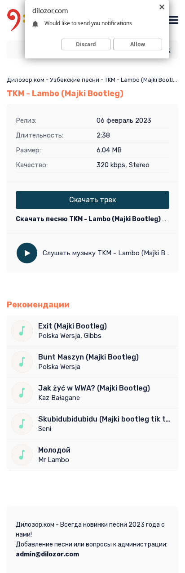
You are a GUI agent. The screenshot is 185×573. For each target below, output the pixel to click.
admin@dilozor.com (47, 554)
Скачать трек (92, 199)
